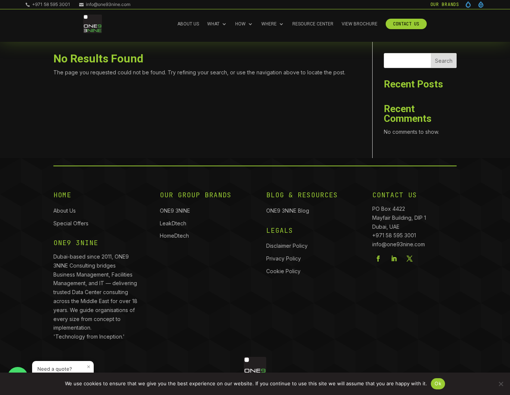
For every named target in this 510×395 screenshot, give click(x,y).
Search (444, 61)
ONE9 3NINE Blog (287, 210)
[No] (500, 384)
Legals (279, 230)
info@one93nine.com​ (398, 244)
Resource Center (312, 24)
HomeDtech (174, 235)
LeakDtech (173, 223)
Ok (438, 383)
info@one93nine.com (104, 4)
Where (269, 24)
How (240, 24)
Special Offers (70, 223)
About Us (188, 24)
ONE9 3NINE (176, 210)
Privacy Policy (283, 258)
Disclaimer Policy (287, 246)
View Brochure (359, 24)
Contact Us (406, 24)
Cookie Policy (283, 271)
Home (62, 195)
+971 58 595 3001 (47, 4)
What (213, 24)
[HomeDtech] (481, 4)
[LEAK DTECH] (468, 4)
